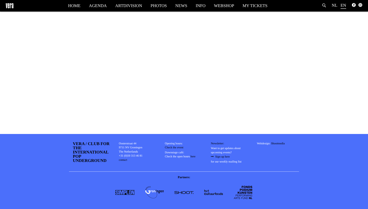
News (181, 5)
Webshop (224, 5)
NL (334, 5)
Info (200, 5)
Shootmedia (278, 143)
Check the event (174, 147)
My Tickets (254, 5)
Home (74, 5)
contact (123, 160)
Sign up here (222, 156)
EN (343, 5)
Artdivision (128, 5)
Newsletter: (217, 143)
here (193, 156)
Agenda (98, 5)
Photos (158, 5)
